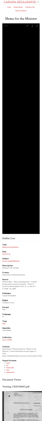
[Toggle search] (38, 2)
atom (8, 363)
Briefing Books (18, 7)
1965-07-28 (6, 254)
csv (7, 365)
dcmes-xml (10, 367)
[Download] (32, 25)
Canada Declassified (21, 2)
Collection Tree (30, 7)
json (7, 370)
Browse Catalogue (21, 11)
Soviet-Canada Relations (11, 261)
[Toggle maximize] (37, 25)
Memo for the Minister (10, 247)
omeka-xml (10, 372)
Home (9, 7)
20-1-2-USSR (7, 340)
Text (4, 323)
